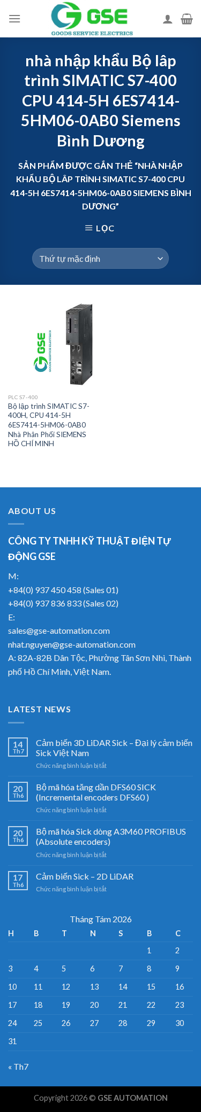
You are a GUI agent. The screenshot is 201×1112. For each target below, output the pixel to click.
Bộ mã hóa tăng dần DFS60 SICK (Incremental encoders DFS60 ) (96, 792)
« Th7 (18, 1066)
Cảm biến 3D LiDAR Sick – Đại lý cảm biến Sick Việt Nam (114, 747)
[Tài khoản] (167, 18)
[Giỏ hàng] (187, 18)
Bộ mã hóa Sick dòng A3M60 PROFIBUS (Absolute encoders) (111, 836)
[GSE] (91, 18)
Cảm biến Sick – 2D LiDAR (84, 876)
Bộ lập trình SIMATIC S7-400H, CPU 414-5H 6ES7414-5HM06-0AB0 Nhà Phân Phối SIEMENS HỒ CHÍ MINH (49, 425)
